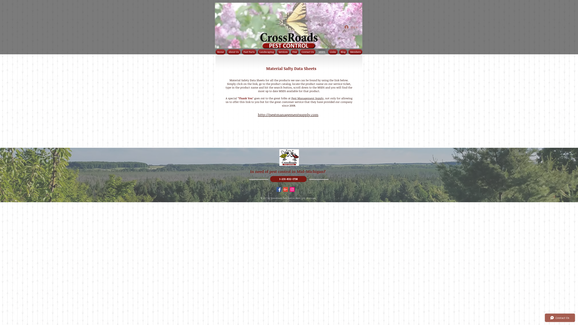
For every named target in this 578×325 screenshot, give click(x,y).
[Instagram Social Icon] (292, 189)
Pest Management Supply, (307, 98)
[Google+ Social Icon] (285, 189)
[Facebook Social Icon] (279, 189)
